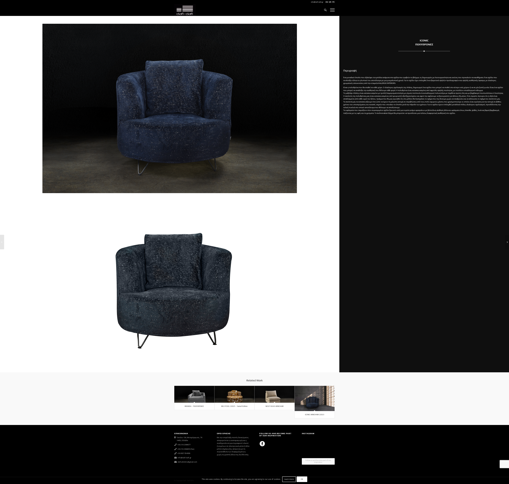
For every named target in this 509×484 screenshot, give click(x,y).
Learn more (289, 479)
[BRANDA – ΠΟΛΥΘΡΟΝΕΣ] (194, 394)
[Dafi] (184, 10)
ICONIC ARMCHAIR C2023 (314, 415)
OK (302, 479)
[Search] (325, 10)
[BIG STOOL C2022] (2, 242)
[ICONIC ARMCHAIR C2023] (315, 398)
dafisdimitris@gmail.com (187, 462)
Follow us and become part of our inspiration (318, 461)
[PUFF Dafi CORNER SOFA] (507, 242)
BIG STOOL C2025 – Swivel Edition (234, 406)
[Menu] (331, 10)
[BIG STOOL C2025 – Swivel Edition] (234, 394)
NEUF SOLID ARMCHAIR (275, 406)
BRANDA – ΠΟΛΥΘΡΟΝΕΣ (194, 406)
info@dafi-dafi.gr (317, 2)
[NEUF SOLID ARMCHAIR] (274, 394)
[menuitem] (316, 2)
